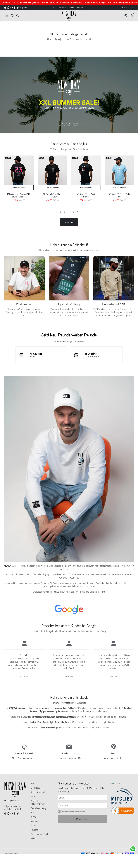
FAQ (32, 783)
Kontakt (33, 796)
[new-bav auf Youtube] (12, 7)
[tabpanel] (19, 180)
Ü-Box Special (35, 787)
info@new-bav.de (11, 800)
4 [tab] (73, 212)
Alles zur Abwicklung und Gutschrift (24, 758)
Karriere (33, 816)
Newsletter (34, 829)
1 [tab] (60, 212)
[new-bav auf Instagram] (8, 7)
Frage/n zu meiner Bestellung (114, 758)
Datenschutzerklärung (38, 808)
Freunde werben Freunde (40, 834)
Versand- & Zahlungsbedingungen (38, 802)
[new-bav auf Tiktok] (18, 7)
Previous (6, 181)
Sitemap (34, 825)
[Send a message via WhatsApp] (133, 849)
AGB (32, 812)
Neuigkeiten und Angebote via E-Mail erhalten (73, 811)
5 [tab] (78, 212)
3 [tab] (69, 212)
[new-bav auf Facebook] (5, 7)
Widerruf (34, 838)
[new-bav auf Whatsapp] (15, 7)
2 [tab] (65, 212)
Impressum (35, 821)
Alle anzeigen (69, 222)
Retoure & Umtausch (38, 792)
